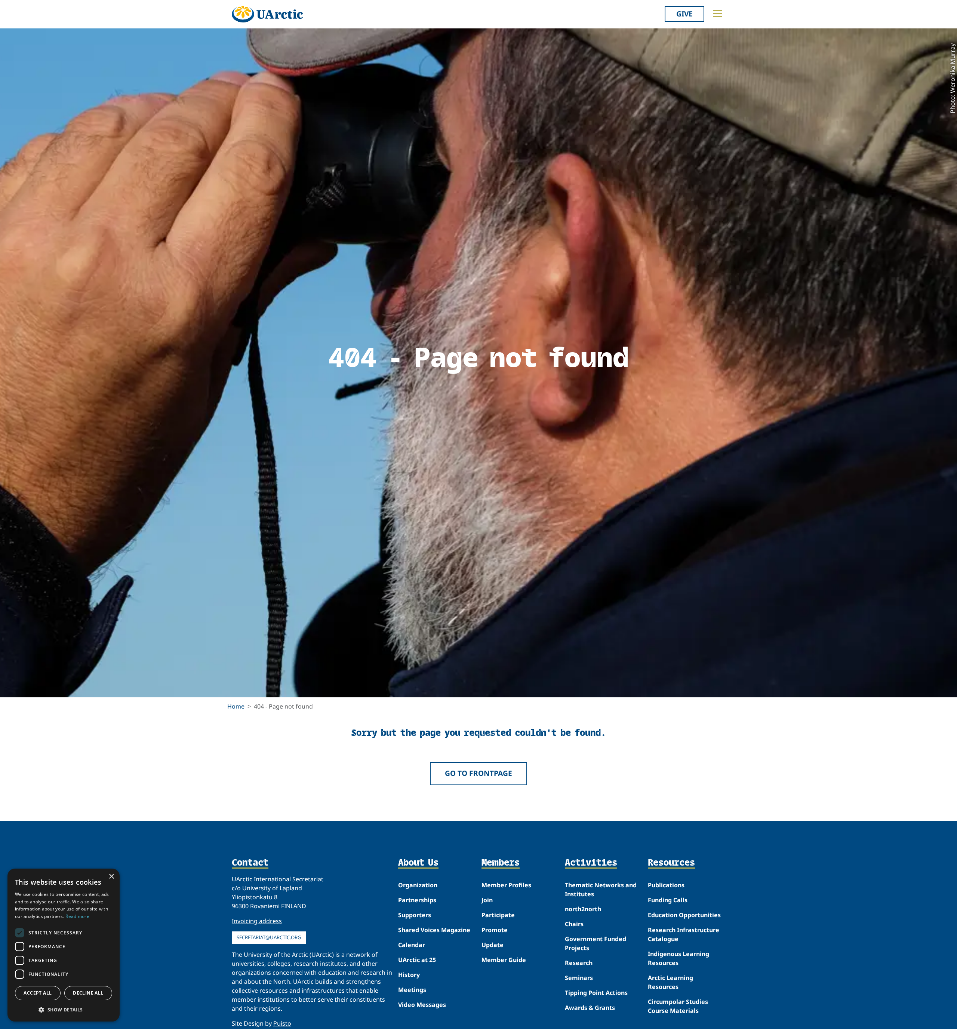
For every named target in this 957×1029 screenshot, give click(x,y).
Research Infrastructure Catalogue (683, 934)
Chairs (574, 924)
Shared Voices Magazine (434, 930)
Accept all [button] (38, 993)
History (409, 975)
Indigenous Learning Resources (678, 958)
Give (684, 14)
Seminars (579, 978)
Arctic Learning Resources (670, 982)
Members (500, 863)
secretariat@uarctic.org (269, 937)
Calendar (411, 945)
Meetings (412, 990)
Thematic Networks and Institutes (601, 889)
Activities (591, 863)
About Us (418, 863)
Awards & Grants (590, 1008)
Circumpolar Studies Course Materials (678, 1006)
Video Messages (422, 1005)
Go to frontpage (478, 773)
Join (487, 900)
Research (579, 963)
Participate (498, 915)
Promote (494, 930)
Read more (77, 916)
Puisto (282, 1023)
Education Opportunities (684, 915)
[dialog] (63, 945)
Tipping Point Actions (596, 993)
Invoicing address (257, 921)
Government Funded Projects (595, 943)
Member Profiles (506, 885)
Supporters (414, 915)
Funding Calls (667, 900)
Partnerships (417, 900)
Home (235, 706)
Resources (671, 863)
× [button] (111, 876)
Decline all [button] (88, 993)
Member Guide (503, 960)
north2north (583, 909)
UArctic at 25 (417, 960)
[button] (63, 1009)
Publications (666, 885)
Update (492, 945)
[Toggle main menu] (717, 13)
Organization (417, 885)
